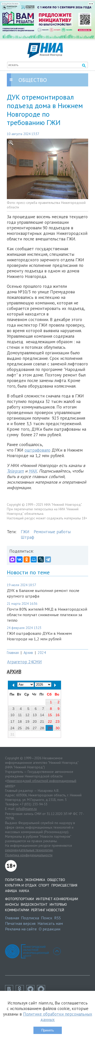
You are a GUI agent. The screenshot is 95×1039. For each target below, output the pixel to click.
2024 (42, 652)
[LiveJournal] (41, 559)
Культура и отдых (20, 885)
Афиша (11, 891)
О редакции (49, 928)
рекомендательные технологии (29, 850)
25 (20, 728)
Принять (47, 1030)
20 (35, 721)
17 (12, 721)
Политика (14, 879)
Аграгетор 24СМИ (24, 662)
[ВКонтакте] (19, 559)
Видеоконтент (34, 904)
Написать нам (50, 923)
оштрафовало (37, 450)
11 (20, 715)
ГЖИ (25, 531)
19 (27, 721)
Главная (13, 652)
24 (12, 728)
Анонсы (12, 904)
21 (42, 721)
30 (57, 728)
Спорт (44, 885)
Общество (56, 879)
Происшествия (64, 885)
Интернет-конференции (57, 899)
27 (35, 728)
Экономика (35, 879)
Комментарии (17, 910)
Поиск (46, 917)
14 (42, 715)
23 (57, 721)
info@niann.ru (26, 808)
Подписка (30, 917)
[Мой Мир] (34, 559)
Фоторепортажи (19, 899)
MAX (33, 471)
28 (42, 728)
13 (35, 715)
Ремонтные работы (52, 531)
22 (50, 721)
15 (50, 715)
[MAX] (12, 559)
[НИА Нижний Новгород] (45, 56)
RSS (57, 917)
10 (12, 715)
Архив (28, 652)
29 (50, 728)
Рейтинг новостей (47, 910)
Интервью (58, 904)
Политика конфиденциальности (28, 855)
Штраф (27, 537)
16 (57, 715)
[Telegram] (48, 559)
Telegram (15, 471)
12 (27, 715)
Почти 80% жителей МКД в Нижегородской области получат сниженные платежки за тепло (47, 615)
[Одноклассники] (27, 559)
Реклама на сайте (21, 928)
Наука (24, 891)
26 (27, 728)
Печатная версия (20, 923)
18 (20, 721)
